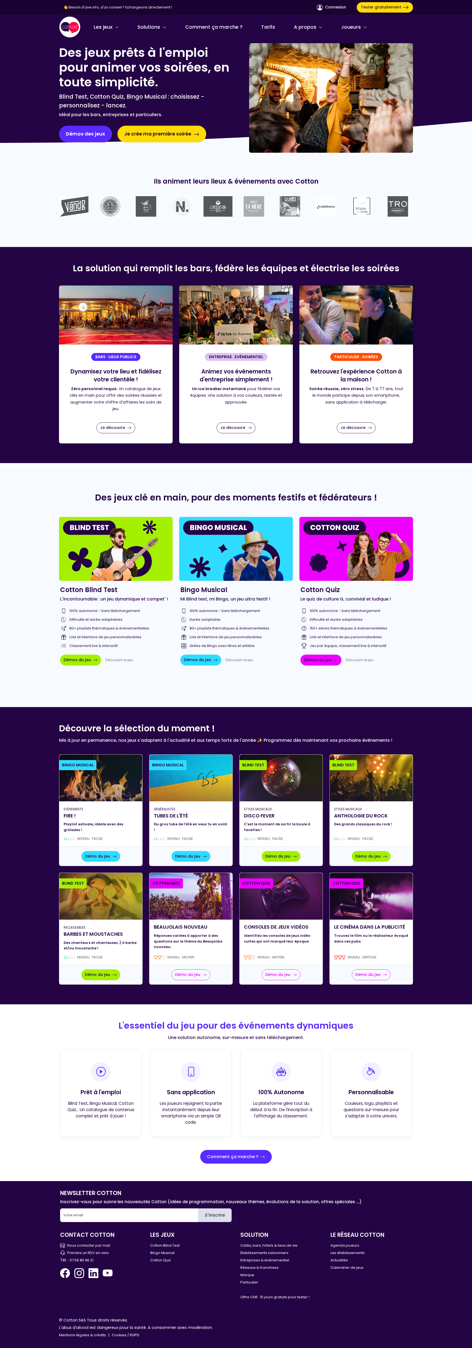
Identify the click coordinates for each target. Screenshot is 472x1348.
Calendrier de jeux (347, 1267)
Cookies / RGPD (125, 1335)
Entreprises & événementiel (264, 1260)
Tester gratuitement (381, 7)
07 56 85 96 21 (81, 1260)
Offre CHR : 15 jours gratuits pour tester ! (274, 1297)
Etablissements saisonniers (264, 1252)
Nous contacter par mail (88, 1245)
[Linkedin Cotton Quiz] (93, 1273)
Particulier (249, 1282)
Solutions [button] (149, 27)
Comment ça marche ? (214, 27)
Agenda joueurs (345, 1245)
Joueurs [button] (351, 27)
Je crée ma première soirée (158, 134)
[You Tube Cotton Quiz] (108, 1273)
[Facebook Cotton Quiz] (66, 1273)
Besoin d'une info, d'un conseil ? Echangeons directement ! (120, 7)
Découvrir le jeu (119, 660)
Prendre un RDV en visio (88, 1252)
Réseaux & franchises (259, 1267)
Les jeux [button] (104, 27)
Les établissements (348, 1252)
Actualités (339, 1260)
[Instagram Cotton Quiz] (79, 1273)
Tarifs (268, 27)
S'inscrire (215, 1215)
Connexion (335, 7)
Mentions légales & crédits (82, 1335)
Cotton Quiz (160, 1260)
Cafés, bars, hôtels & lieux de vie (268, 1245)
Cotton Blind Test (165, 1245)
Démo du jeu (98, 856)
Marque (247, 1275)
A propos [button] (306, 27)
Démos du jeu (78, 660)
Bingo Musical (162, 1252)
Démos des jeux (85, 134)
